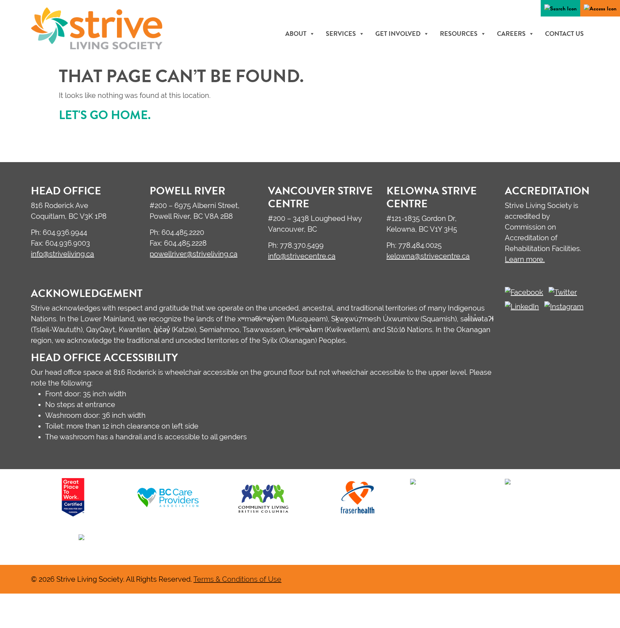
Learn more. (525, 259)
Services (341, 33)
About (295, 33)
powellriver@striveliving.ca (194, 254)
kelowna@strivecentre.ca (428, 256)
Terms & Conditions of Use (237, 579)
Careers (511, 33)
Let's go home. (105, 115)
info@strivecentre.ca (301, 256)
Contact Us (564, 33)
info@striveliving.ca (62, 254)
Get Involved (398, 33)
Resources (459, 33)
